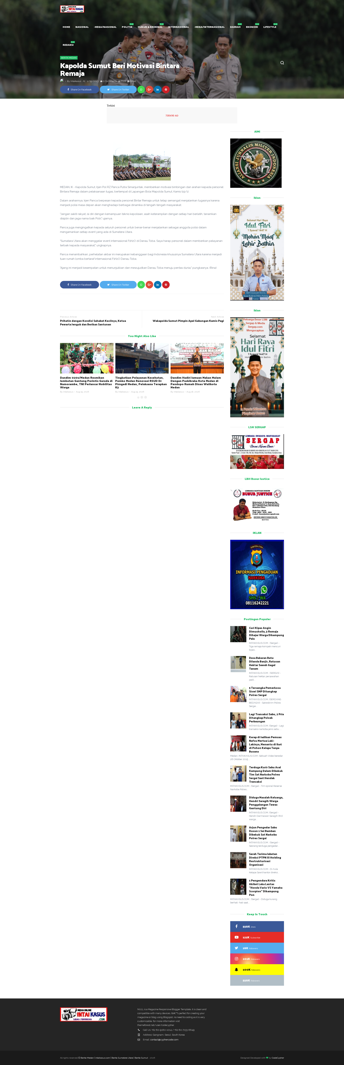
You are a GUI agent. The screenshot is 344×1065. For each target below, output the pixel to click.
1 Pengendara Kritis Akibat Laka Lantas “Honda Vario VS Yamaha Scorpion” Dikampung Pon (265, 887)
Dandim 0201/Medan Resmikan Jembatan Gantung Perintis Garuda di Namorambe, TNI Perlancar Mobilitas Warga (86, 382)
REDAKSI (68, 45)
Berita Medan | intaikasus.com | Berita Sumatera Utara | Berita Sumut (114, 1058)
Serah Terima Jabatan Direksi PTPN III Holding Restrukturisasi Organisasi (265, 859)
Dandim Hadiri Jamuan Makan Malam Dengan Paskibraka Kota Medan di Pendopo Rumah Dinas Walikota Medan (196, 382)
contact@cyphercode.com (164, 1039)
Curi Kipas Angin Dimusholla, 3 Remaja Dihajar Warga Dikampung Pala (266, 633)
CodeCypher (278, 1058)
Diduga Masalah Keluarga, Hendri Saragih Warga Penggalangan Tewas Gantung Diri (266, 802)
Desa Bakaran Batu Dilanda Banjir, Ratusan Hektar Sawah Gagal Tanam (264, 663)
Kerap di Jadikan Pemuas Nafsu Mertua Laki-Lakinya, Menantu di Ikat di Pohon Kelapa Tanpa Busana (265, 744)
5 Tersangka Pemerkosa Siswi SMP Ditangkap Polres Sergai (265, 691)
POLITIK (127, 27)
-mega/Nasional (105, 27)
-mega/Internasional (209, 27)
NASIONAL (82, 27)
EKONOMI (252, 27)
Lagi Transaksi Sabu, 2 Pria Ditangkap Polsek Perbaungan (266, 718)
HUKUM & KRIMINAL (150, 27)
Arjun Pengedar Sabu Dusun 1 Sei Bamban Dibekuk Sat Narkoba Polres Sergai (263, 832)
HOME (66, 27)
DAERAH (235, 27)
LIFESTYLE (269, 27)
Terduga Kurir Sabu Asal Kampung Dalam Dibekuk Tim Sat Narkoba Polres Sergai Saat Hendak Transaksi (266, 774)
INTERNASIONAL (178, 27)
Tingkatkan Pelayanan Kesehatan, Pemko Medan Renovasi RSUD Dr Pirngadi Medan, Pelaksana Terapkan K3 (141, 382)
